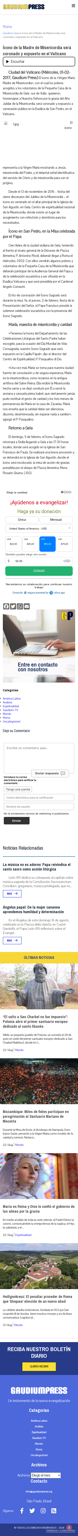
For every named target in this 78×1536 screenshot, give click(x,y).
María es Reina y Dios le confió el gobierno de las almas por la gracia (39, 1209)
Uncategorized (11, 721)
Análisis (7, 702)
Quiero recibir (39, 1366)
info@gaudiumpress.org (39, 1491)
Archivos (23, 1475)
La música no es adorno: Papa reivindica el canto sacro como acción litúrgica (37, 867)
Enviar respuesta (47, 773)
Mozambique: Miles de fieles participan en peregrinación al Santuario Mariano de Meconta (36, 1116)
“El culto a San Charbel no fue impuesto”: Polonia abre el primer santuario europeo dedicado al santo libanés (35, 1022)
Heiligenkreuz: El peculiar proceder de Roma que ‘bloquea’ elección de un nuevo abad (37, 1299)
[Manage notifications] (69, 1528)
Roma (7, 26)
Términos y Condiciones (60, 1530)
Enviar (16, 821)
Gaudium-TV (10, 710)
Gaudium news (11, 33)
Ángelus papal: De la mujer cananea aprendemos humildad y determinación (33, 909)
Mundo (7, 714)
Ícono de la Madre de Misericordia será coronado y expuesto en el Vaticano (37, 50)
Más (9, 893)
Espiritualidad (11, 706)
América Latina (12, 698)
